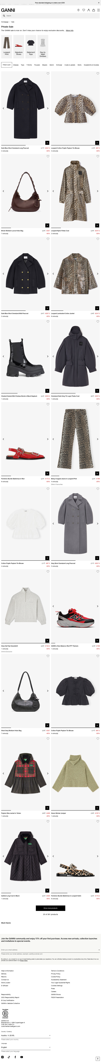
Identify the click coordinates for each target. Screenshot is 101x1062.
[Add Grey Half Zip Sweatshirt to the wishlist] (48, 571)
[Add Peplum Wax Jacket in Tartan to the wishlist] (48, 739)
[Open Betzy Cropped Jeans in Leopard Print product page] (75, 439)
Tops (22, 65)
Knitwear (59, 65)
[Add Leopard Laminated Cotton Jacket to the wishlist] (98, 239)
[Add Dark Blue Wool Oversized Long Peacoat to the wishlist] (48, 73)
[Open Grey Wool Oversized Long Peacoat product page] (75, 524)
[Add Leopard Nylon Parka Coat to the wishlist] (98, 156)
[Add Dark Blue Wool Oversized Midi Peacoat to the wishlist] (48, 239)
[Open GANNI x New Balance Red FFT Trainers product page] (75, 606)
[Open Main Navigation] (98, 10)
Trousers (37, 65)
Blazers (44, 65)
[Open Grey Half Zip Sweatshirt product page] (25, 606)
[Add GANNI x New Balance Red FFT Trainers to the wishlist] (98, 571)
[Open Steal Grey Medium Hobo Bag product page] (25, 691)
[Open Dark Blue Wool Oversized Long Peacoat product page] (25, 108)
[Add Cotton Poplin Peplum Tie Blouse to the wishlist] (48, 489)
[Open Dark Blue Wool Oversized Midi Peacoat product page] (25, 274)
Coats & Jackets (70, 65)
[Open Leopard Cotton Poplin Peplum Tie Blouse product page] (75, 108)
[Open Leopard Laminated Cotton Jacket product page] (75, 274)
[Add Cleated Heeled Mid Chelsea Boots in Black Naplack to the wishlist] (48, 322)
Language (4, 1043)
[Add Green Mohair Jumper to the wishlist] (98, 739)
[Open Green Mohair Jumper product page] (75, 774)
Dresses (15, 65)
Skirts (79, 65)
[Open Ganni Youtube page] (21, 1057)
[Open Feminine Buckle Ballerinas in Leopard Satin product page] (75, 856)
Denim (52, 65)
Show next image (48, 108)
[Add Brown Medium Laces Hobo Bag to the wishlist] (48, 156)
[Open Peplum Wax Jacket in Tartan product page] (25, 774)
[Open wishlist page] (84, 10)
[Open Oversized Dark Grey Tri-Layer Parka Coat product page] (75, 356)
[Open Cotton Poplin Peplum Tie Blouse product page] (25, 524)
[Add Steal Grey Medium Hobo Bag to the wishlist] (48, 656)
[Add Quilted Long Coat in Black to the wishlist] (48, 821)
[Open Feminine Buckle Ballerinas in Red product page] (25, 439)
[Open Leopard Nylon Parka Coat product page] (75, 191)
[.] (50, 3)
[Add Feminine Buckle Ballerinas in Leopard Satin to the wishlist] (98, 821)
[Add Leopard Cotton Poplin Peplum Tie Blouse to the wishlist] (98, 73)
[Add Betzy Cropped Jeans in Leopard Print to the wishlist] (98, 404)
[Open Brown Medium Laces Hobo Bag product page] (25, 191)
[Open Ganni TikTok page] (8, 1057)
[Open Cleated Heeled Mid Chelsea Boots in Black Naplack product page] (25, 356)
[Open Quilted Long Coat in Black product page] (25, 856)
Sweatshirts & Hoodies (91, 65)
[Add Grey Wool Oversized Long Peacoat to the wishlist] (98, 489)
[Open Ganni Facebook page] (15, 1057)
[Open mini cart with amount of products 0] (93, 10)
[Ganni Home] (8, 10)
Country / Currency (6, 1031)
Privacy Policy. (24, 960)
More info (69, 30)
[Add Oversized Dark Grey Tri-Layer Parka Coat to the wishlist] (98, 322)
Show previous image (3, 108)
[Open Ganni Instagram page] (2, 1057)
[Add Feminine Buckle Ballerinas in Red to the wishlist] (48, 404)
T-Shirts (29, 65)
